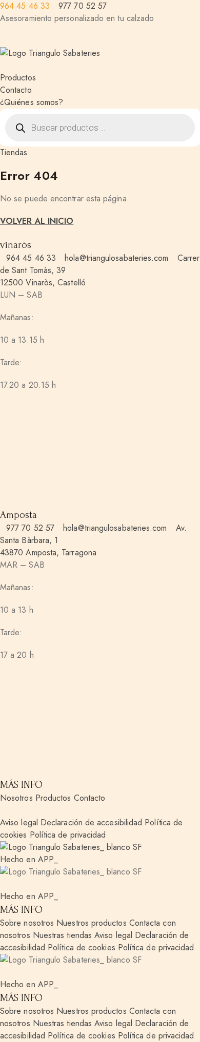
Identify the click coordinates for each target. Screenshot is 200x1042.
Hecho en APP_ (29, 859)
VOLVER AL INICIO (36, 221)
